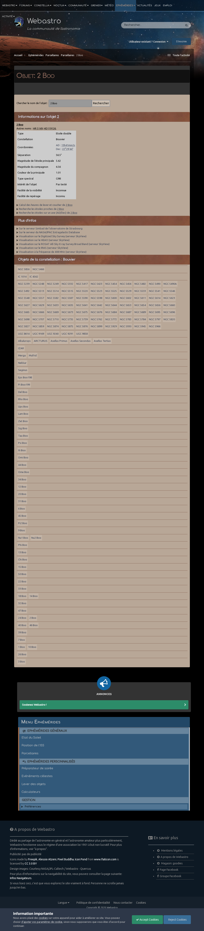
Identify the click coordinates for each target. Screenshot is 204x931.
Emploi (167, 5)
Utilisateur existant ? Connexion (148, 41)
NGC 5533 (140, 291)
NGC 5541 (154, 291)
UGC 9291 (67, 333)
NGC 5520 (82, 291)
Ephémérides (124, 5)
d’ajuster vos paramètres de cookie (41, 921)
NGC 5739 (82, 319)
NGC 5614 (154, 297)
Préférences (33, 806)
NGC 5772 (111, 319)
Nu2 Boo (36, 537)
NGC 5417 (82, 283)
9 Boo (21, 530)
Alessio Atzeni (47, 859)
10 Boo (32, 646)
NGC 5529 (125, 291)
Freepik (32, 859)
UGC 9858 (82, 333)
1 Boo (21, 646)
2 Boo (79, 55)
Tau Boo (23, 435)
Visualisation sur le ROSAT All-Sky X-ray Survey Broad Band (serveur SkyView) (64, 244)
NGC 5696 (169, 312)
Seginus (22, 370)
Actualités (144, 5)
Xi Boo (22, 450)
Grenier (96, 5)
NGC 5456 (125, 283)
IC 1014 (22, 276)
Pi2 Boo (22, 523)
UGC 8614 (23, 333)
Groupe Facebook (170, 876)
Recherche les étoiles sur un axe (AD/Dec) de (48, 212)
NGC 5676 (96, 312)
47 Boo (22, 610)
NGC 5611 (140, 297)
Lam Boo (23, 413)
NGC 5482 (140, 283)
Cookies (141, 902)
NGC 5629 (38, 305)
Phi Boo (22, 544)
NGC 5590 (82, 297)
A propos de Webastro (174, 857)
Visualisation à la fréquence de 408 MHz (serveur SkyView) (52, 251)
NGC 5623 (169, 297)
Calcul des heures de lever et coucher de (46, 204)
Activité (7, 16)
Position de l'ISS (33, 745)
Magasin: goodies (172, 863)
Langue (63, 902)
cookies (43, 917)
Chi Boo (22, 559)
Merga (22, 355)
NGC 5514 (53, 291)
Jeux (157, 5)
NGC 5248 (38, 283)
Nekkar (22, 362)
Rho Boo (23, 399)
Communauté (77, 5)
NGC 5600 (111, 297)
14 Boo (33, 596)
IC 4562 (34, 276)
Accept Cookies (149, 919)
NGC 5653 (125, 305)
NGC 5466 (38, 269)
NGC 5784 (140, 319)
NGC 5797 (154, 319)
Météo (109, 5)
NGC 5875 (67, 326)
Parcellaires (52, 55)
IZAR (21, 348)
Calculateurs (31, 791)
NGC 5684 (111, 312)
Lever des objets (34, 784)
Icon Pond (81, 859)
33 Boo (22, 588)
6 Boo (21, 508)
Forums (25, 5)
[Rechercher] (186, 25)
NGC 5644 (111, 305)
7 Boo (21, 639)
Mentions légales (172, 850)
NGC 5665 (23, 312)
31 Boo (22, 501)
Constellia (41, 5)
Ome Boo (23, 472)
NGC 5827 (23, 326)
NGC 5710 (53, 319)
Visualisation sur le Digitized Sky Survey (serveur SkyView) (52, 236)
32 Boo (22, 603)
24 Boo (22, 617)
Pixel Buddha (66, 859)
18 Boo (22, 596)
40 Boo (22, 625)
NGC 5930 (125, 326)
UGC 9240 (53, 333)
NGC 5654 (140, 305)
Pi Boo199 (24, 384)
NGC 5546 (169, 291)
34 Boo (22, 479)
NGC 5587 (67, 297)
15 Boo (22, 566)
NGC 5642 (96, 305)
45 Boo (22, 515)
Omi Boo (23, 457)
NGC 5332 (67, 283)
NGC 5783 (125, 319)
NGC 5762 (96, 319)
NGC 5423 (96, 283)
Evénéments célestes (37, 776)
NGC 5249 (53, 283)
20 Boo (22, 494)
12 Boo (22, 486)
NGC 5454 (111, 283)
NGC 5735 (67, 319)
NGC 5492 (23, 291)
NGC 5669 (53, 312)
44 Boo (22, 464)
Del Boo (22, 392)
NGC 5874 (53, 326)
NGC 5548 (23, 297)
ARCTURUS (40, 340)
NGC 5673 (67, 312)
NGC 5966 (154, 326)
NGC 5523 (96, 291)
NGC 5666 (38, 312)
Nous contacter (123, 902)
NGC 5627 (23, 305)
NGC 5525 (111, 291)
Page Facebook (169, 869)
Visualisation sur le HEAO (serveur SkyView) (44, 240)
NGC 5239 (23, 283)
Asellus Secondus (81, 340)
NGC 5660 (169, 305)
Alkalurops (24, 340)
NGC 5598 (96, 297)
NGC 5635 (67, 305)
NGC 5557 (38, 297)
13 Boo (22, 552)
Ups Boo (23, 406)
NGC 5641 (82, 305)
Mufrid (33, 355)
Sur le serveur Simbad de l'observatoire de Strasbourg (50, 228)
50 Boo (22, 574)
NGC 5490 (154, 283)
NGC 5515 (67, 291)
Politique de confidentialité (93, 902)
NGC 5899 (96, 326)
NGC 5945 (140, 326)
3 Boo (21, 661)
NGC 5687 (125, 312)
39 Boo (22, 632)
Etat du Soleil (31, 737)
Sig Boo (22, 428)
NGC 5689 (140, 312)
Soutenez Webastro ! (34, 704)
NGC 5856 (23, 269)
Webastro (8, 5)
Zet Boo (23, 421)
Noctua (59, 5)
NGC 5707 (38, 319)
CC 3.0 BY (31, 863)
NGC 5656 (154, 305)
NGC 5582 (53, 297)
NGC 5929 (111, 326)
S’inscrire (181, 41)
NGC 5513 (38, 291)
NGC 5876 (82, 326)
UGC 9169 (38, 333)
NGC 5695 (154, 312)
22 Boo (22, 581)
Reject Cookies (177, 919)
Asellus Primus (59, 340)
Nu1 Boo (23, 537)
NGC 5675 (82, 312)
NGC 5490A (170, 283)
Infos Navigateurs (20, 878)
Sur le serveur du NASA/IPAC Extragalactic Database (49, 232)
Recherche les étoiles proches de (41, 208)
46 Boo (33, 625)
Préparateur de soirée (37, 768)
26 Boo (22, 654)
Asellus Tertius (102, 340)
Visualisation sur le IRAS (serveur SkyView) (43, 247)
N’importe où (169, 25)
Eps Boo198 (25, 377)
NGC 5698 (23, 319)
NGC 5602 (125, 297)
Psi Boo (22, 442)
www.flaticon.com (105, 859)
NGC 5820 (169, 319)
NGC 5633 (53, 305)
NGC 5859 (38, 326)
